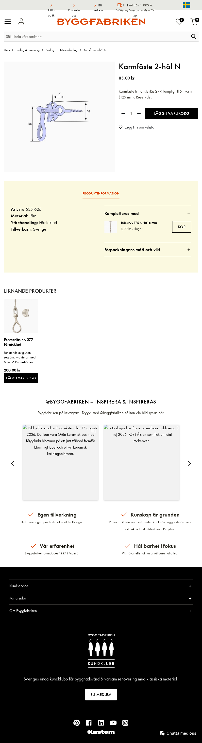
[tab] (147, 213)
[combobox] (97, 36)
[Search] (193, 36)
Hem (7, 50)
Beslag (50, 50)
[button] (60, 462)
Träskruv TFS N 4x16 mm (139, 223)
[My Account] (21, 22)
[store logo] (101, 21)
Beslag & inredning (28, 50)
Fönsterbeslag (69, 50)
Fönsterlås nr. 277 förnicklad (18, 342)
